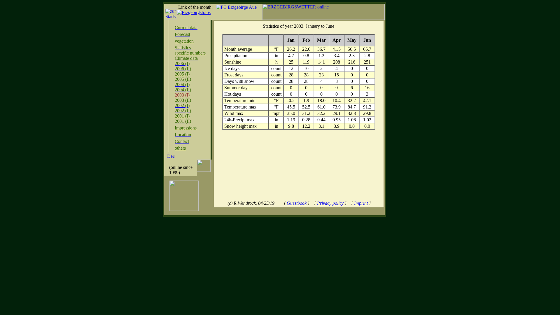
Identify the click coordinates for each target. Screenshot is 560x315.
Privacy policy (330, 203)
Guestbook (297, 203)
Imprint (361, 203)
